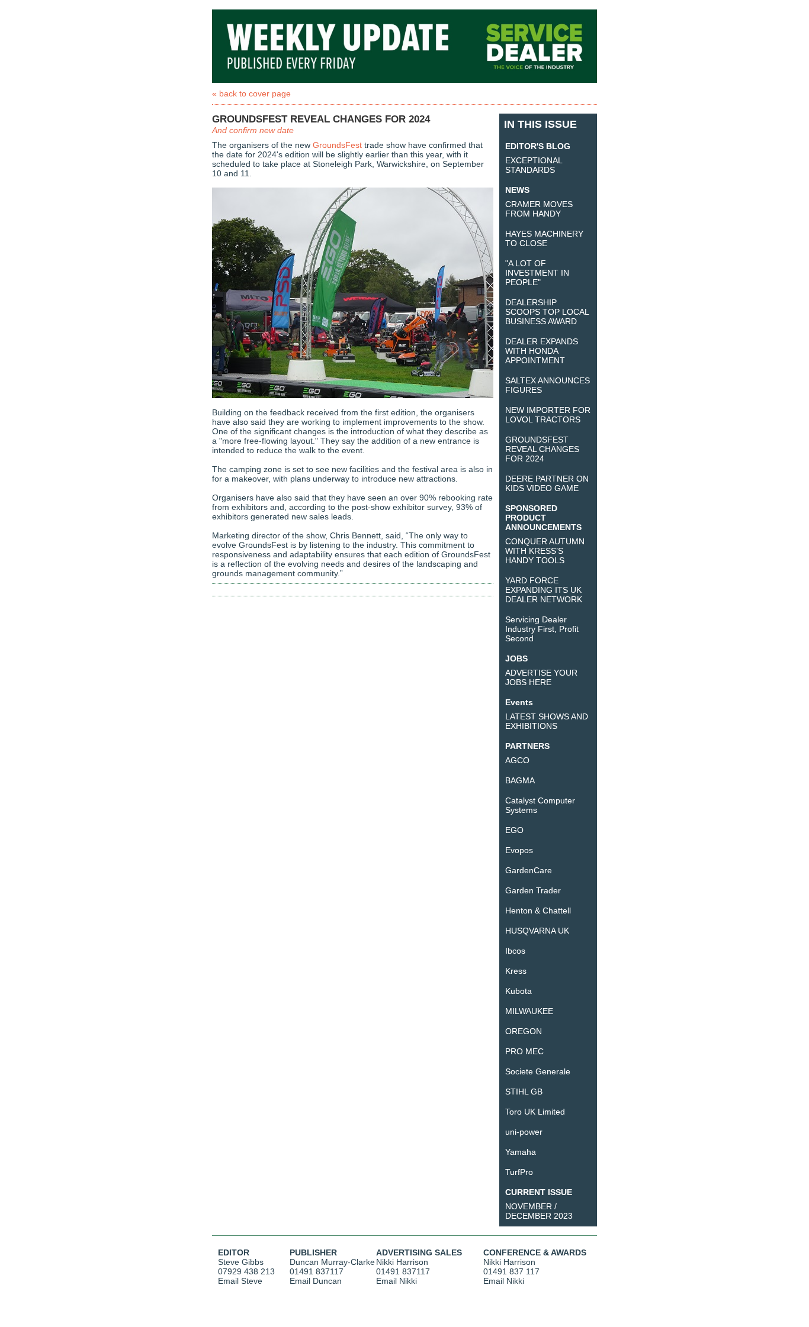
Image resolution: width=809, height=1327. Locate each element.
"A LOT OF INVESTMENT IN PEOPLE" (537, 273)
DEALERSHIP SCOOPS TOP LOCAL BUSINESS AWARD (547, 312)
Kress (516, 971)
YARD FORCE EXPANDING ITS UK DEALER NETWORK (543, 590)
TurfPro (519, 1172)
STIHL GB (523, 1091)
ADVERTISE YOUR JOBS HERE (541, 677)
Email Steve (240, 1281)
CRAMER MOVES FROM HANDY (539, 208)
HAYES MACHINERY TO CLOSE (544, 238)
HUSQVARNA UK (537, 930)
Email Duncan (316, 1281)
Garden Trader (533, 890)
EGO (514, 830)
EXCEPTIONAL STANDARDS (533, 165)
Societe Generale (537, 1071)
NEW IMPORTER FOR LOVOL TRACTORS (547, 414)
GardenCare (528, 870)
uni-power (523, 1131)
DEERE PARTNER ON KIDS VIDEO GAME (547, 483)
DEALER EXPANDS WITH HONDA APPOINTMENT (541, 351)
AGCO (517, 760)
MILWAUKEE (529, 1011)
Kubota (518, 991)
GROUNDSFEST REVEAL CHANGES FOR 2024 (542, 449)
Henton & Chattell (538, 910)
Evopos (519, 850)
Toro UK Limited (535, 1111)
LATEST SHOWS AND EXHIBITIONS (546, 721)
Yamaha (520, 1152)
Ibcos (515, 950)
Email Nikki (396, 1281)
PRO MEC (524, 1051)
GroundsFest (337, 145)
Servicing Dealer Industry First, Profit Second (542, 629)
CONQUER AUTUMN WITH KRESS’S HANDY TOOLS (545, 551)
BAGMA (520, 780)
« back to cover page (251, 93)
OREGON (523, 1031)
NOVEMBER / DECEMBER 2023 (539, 1211)
